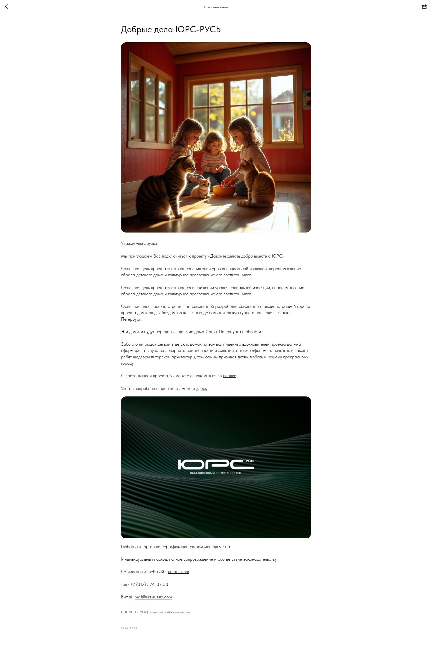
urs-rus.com (178, 571)
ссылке (229, 375)
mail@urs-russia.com (153, 596)
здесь (201, 388)
